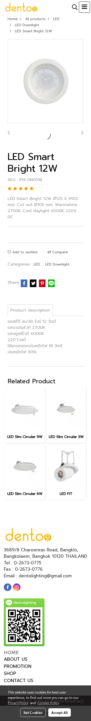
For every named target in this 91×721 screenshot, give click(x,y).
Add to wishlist (24, 252)
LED (37, 264)
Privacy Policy (18, 702)
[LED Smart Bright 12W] (45, 81)
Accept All (59, 712)
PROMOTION (17, 666)
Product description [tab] (30, 310)
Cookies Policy (48, 702)
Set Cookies (33, 712)
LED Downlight (57, 264)
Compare (59, 252)
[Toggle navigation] (84, 7)
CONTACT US (18, 680)
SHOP (10, 673)
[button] (73, 7)
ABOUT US (16, 659)
